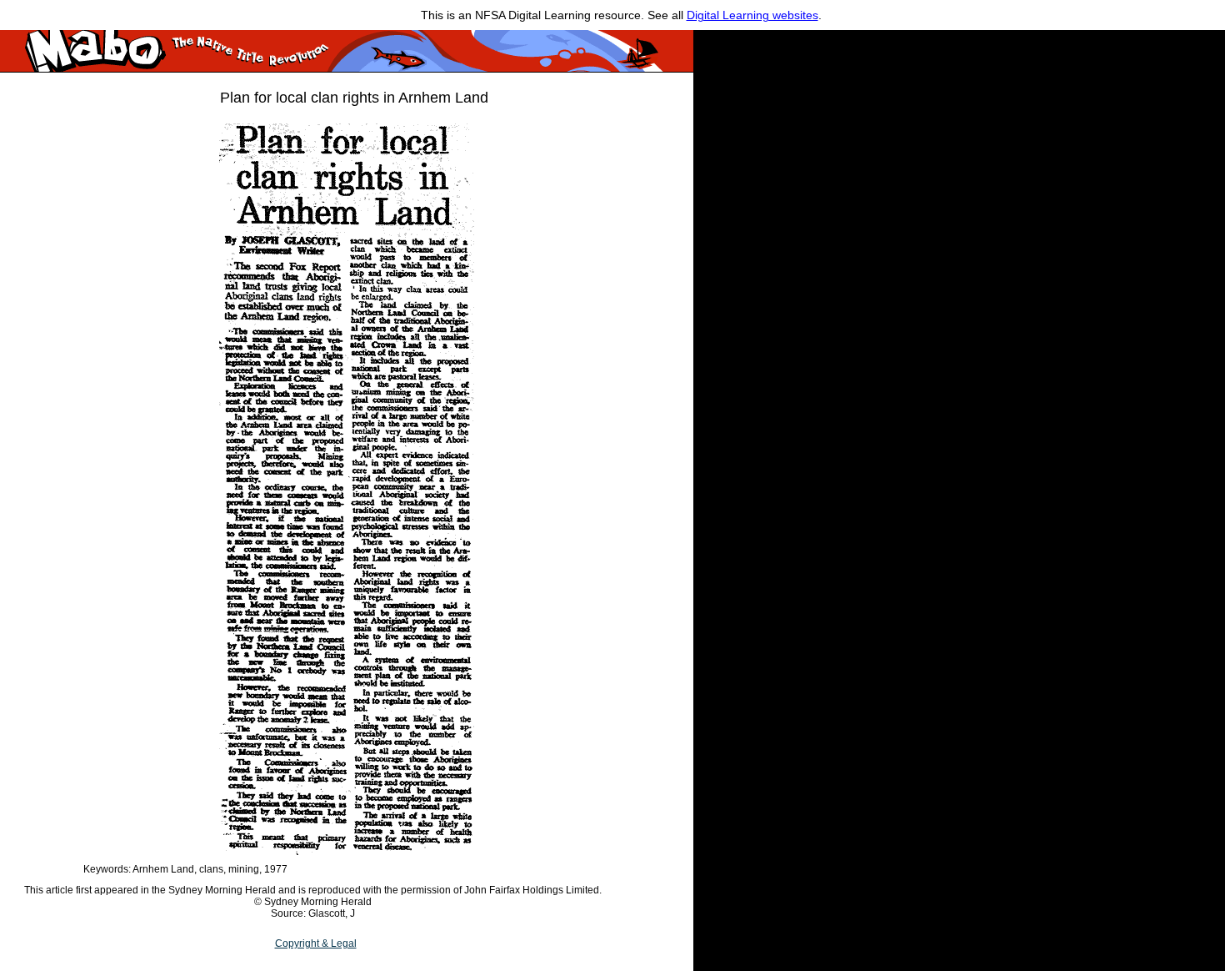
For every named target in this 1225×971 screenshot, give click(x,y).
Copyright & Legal (316, 943)
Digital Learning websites (752, 15)
